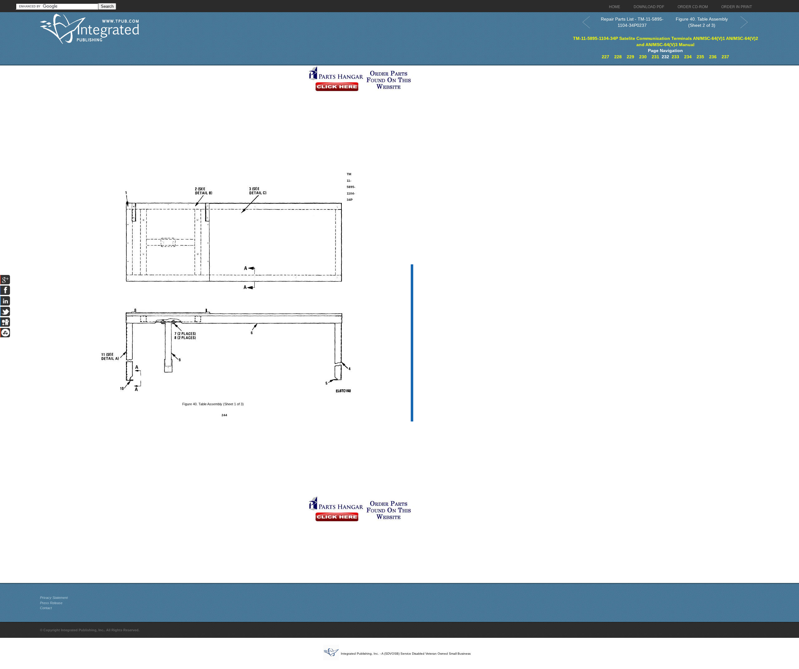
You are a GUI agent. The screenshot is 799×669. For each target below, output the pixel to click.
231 (655, 56)
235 (700, 56)
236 (713, 56)
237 (725, 56)
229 (630, 56)
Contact (46, 608)
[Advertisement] (172, 109)
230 (643, 56)
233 (675, 56)
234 (688, 56)
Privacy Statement (54, 597)
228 (618, 56)
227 (605, 56)
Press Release (51, 603)
